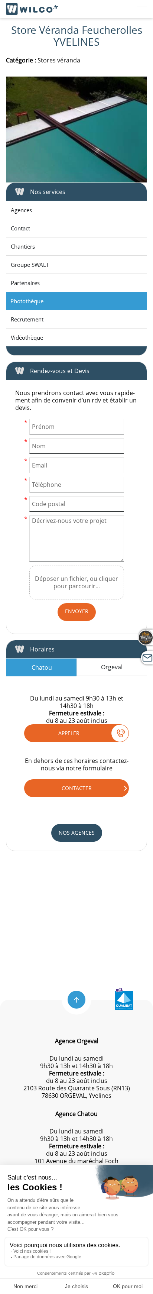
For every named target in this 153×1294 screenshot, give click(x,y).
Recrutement (27, 319)
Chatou (42, 667)
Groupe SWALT (30, 264)
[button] (76, 1000)
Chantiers (23, 246)
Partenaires (25, 283)
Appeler (68, 733)
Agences (21, 210)
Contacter (77, 788)
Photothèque (26, 301)
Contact (20, 228)
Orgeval (112, 667)
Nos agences (77, 832)
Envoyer (76, 611)
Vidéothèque (27, 337)
